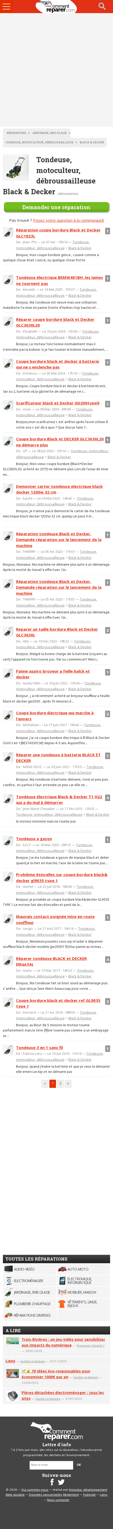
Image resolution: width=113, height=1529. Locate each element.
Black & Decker (80, 248)
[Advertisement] (56, 70)
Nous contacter (58, 1500)
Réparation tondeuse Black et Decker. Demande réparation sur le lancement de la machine (58, 539)
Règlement (71, 1495)
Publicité (89, 1495)
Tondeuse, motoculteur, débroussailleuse (49, 814)
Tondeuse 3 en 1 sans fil (39, 1047)
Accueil (56, 6)
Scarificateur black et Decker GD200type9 (57, 403)
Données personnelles (45, 1495)
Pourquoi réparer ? (90, 1345)
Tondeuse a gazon (34, 838)
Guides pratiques (32, 1361)
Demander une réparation (56, 207)
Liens (10, 1360)
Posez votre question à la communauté (68, 220)
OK (79, 1465)
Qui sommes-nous (34, 1490)
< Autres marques (67, 193)
